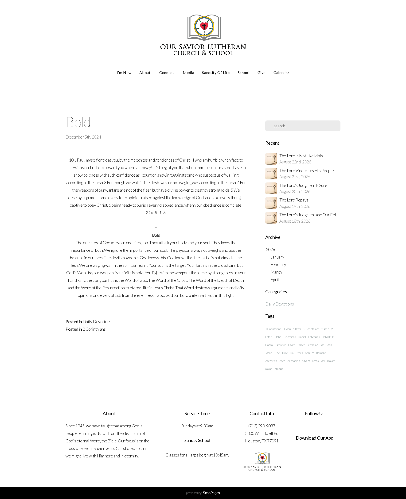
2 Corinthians (94, 329)
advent (306, 361)
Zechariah (271, 361)
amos (315, 361)
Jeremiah (312, 345)
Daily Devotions (97, 321)
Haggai (269, 345)
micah (268, 369)
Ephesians (314, 337)
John (329, 345)
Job (322, 345)
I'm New (124, 72)
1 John (287, 329)
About (145, 72)
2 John (325, 329)
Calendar (281, 72)
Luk (292, 353)
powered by (203, 493)
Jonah (268, 353)
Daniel (302, 337)
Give (262, 72)
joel (323, 361)
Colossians (290, 337)
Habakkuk (327, 337)
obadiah (279, 369)
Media (188, 72)
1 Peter (297, 329)
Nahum (309, 353)
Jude (277, 353)
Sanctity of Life (216, 72)
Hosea (291, 345)
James (301, 345)
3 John (277, 337)
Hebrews (281, 345)
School (244, 72)
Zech (282, 361)
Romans (321, 353)
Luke (285, 353)
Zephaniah (293, 361)
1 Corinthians (273, 329)
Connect (167, 72)
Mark (300, 353)
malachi (331, 361)
